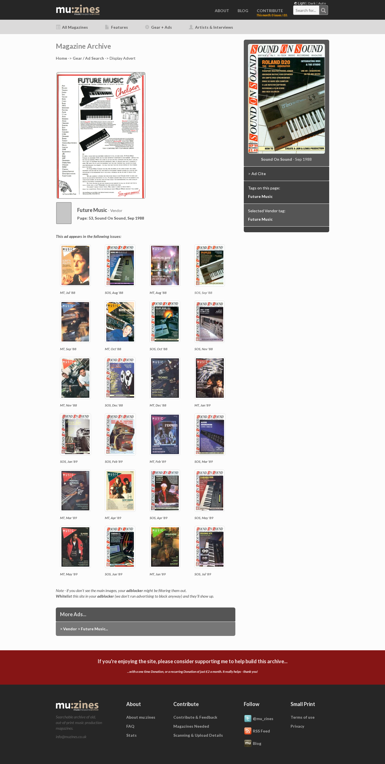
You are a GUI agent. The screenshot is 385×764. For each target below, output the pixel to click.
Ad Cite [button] (258, 173)
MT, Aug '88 (158, 293)
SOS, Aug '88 (114, 293)
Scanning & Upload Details (198, 735)
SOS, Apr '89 (158, 518)
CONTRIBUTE (270, 10)
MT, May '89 (69, 574)
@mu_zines (263, 718)
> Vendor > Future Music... (84, 628)
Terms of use (303, 717)
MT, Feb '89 (158, 461)
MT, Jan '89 (202, 405)
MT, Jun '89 (158, 574)
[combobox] (310, 10)
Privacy (297, 726)
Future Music (260, 196)
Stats (131, 735)
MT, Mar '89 (68, 518)
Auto (322, 3)
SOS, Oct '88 (158, 349)
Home (61, 58)
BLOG (243, 10)
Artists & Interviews (213, 27)
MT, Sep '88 (68, 349)
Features (119, 27)
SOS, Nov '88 (203, 349)
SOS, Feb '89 (114, 461)
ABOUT (222, 10)
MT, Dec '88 (158, 405)
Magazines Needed (191, 726)
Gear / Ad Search (88, 58)
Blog (257, 743)
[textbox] (306, 10)
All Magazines (74, 27)
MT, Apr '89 (113, 518)
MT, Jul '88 (67, 293)
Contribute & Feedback (195, 717)
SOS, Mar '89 (203, 461)
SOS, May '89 (203, 518)
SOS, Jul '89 (202, 574)
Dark (312, 3)
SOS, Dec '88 (114, 405)
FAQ (130, 726)
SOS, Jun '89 (113, 574)
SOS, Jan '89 (69, 461)
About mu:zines (140, 717)
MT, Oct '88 (113, 349)
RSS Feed (261, 731)
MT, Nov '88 (68, 405)
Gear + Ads (161, 27)
